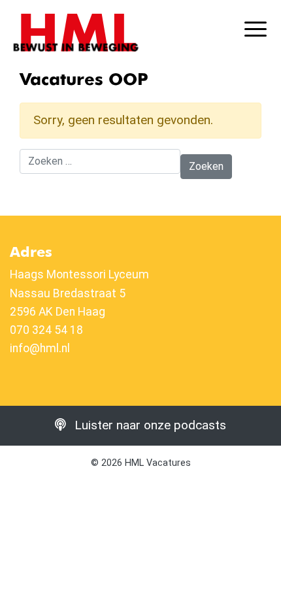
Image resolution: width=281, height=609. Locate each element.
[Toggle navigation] (257, 30)
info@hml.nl (40, 348)
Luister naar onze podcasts (148, 425)
